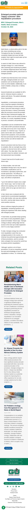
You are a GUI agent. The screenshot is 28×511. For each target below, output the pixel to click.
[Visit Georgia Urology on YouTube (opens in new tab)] (19, 486)
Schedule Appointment (14, 479)
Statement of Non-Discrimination (15, 502)
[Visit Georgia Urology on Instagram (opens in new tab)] (13, 486)
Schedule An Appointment (14, 7)
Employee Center (14, 492)
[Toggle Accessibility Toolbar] (3, 508)
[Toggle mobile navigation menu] (26, 3)
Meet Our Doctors (14, 460)
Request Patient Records (14, 497)
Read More (8, 329)
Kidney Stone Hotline (14, 483)
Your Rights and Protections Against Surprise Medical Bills (14, 499)
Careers (14, 495)
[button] (14, 471)
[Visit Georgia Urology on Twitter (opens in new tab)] (10, 486)
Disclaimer (14, 489)
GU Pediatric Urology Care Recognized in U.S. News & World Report (13, 408)
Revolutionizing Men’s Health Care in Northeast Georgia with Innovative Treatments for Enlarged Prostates (13, 289)
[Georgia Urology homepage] (4, 3)
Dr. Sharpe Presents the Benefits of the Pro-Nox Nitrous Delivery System (13, 350)
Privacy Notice (14, 490)
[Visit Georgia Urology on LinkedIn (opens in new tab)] (16, 486)
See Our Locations (14, 463)
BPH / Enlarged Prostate (9, 22)
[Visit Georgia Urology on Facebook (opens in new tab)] (7, 486)
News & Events (12, 24)
